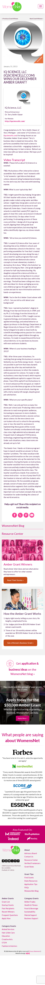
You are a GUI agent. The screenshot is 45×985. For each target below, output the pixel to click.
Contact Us (28, 856)
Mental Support (30, 915)
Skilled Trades (29, 902)
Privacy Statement (34, 951)
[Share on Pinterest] (26, 515)
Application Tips (30, 884)
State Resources (30, 881)
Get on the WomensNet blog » (24, 669)
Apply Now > (22, 718)
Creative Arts (7, 939)
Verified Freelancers (32, 863)
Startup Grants (8, 905)
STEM (4, 943)
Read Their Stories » (15, 580)
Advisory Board (30, 853)
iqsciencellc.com (10, 135)
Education (6, 936)
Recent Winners (8, 912)
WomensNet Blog (13, 525)
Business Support (31, 918)
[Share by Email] (31, 515)
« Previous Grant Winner (10, 19)
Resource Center (12, 533)
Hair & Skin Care (8, 932)
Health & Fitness (31, 905)
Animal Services (8, 929)
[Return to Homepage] (12, 6)
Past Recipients (8, 908)
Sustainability (29, 912)
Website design (20, 953)
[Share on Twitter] (20, 515)
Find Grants (29, 877)
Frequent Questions (10, 915)
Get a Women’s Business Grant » (20, 643)
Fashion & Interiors (9, 946)
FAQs (26, 887)
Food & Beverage (31, 908)
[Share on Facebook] (14, 515)
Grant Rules (29, 866)
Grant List (6, 902)
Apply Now (6, 918)
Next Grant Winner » (36, 19)
